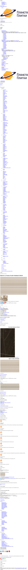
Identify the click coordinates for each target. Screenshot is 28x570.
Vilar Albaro (4, 252)
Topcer (4, 246)
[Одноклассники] (3, 302)
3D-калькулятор (2, 5)
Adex (3, 91)
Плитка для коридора (4, 506)
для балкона (4, 37)
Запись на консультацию (3, 547)
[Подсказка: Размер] (2, 313)
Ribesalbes (4, 230)
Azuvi (4, 112)
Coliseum (4, 132)
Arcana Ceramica (5, 101)
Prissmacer (4, 223)
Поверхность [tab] (22, 32)
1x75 (0, 415)
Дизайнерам (3, 3)
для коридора (4, 38)
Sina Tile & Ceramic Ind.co (6, 237)
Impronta (4, 173)
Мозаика (3, 49)
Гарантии (3, 535)
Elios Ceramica (5, 146)
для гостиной (5, 45)
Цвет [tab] (11, 32)
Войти (2, 7)
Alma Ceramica (5, 95)
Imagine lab (4, 172)
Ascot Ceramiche (5, 107)
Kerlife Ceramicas (5, 182)
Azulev (4, 111)
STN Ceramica (5, 241)
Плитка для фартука (4, 505)
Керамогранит (3, 40)
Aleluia (4, 94)
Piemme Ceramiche (5, 218)
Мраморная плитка (4, 48)
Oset (3, 213)
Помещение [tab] (6, 32)
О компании (3, 520)
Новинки (3, 67)
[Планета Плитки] (14, 17)
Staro (3, 239)
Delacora (4, 137)
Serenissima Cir (5, 236)
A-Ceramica (4, 89)
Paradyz (4, 215)
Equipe (4, 149)
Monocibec (4, 201)
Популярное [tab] (16, 32)
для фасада (4, 39)
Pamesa (1, 404)
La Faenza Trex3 (2, 319)
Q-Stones (4, 224)
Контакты (3, 524)
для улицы (4, 36)
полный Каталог (4, 30)
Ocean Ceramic (5, 211)
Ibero (1, 414)
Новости (3, 529)
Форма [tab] (13, 32)
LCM (3, 192)
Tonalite (4, 245)
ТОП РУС (4, 262)
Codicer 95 (4, 131)
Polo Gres (4, 220)
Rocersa (4, 232)
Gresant (4, 165)
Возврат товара (4, 536)
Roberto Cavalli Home (5, 231)
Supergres (4, 242)
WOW (4, 256)
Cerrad (4, 127)
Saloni (4, 234)
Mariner (4, 198)
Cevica (4, 128)
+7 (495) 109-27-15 (2, 500)
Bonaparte (4, 119)
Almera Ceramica (5, 96)
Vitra (3, 253)
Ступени (3, 54)
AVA (3, 109)
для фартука (4, 42)
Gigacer (4, 160)
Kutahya (4, 185)
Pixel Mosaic (4, 219)
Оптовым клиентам (4, 528)
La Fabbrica (4, 187)
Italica (4, 177)
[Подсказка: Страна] (2, 310)
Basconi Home (5, 116)
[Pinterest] (4, 302)
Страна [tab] (25, 32)
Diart (3, 138)
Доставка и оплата (4, 2)
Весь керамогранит (7, 40)
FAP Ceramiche (5, 155)
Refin (3, 228)
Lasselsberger (4, 191)
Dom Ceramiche (5, 140)
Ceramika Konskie (5, 125)
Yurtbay (4, 258)
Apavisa (4, 99)
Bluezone (4, 118)
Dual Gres (4, 141)
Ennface (4, 148)
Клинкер (3, 60)
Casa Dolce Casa (5, 122)
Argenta (4, 102)
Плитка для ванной (4, 504)
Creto (3, 133)
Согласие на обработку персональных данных (7, 538)
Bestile (4, 117)
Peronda (4, 217)
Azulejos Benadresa (5, 110)
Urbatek (4, 249)
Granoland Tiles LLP (5, 162)
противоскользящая (5, 57)
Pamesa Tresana (2, 403)
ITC (3, 178)
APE (3, 100)
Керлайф (4, 261)
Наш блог (3, 530)
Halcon (4, 169)
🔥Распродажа (3, 61)
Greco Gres (4, 164)
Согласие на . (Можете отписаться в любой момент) (13, 478)
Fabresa (4, 153)
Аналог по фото (3, 6)
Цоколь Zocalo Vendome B (3, 374)
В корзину (1, 308)
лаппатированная (5, 58)
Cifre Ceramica (5, 129)
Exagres (4, 151)
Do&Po (4, 139)
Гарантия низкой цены (4, 543)
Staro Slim (4, 240)
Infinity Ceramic (5, 174)
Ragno (4, 226)
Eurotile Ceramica (5, 150)
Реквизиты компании (4, 522)
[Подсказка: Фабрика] (3, 311)
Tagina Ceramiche (5, 243)
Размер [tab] (19, 32)
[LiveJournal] (5, 302)
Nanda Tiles (4, 204)
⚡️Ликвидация (4, 62)
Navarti (4, 205)
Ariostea (4, 103)
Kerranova (4, 183)
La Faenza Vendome (6, 312)
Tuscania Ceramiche (5, 247)
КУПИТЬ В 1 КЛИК (5, 308)
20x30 (5, 394)
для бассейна (4, 47)
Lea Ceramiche (5, 193)
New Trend (4, 207)
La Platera (4, 189)
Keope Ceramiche (5, 181)
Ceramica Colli (5, 124)
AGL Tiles (4, 92)
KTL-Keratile (4, 184)
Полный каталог (4, 502)
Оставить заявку (2, 398)
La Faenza (5, 311)
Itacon (4, 176)
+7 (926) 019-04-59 (2, 21)
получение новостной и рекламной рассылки (10, 478)
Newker (4, 208)
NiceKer (4, 209)
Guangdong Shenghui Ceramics (7, 167)
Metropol (4, 199)
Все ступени (5, 55)
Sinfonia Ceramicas (5, 238)
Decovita (4, 136)
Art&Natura (4, 105)
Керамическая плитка (4, 31)
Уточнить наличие (3, 378)
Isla (3, 175)
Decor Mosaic (4, 135)
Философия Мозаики (5, 263)
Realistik (4, 227)
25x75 (2, 415)
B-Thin (4, 114)
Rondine (4, 233)
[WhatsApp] (1, 302)
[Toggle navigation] (2, 501)
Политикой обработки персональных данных (21, 568)
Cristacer (4, 134)
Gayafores (4, 159)
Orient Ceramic (5, 212)
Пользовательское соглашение (5, 545)
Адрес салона (3, 4)
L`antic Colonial (5, 186)
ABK (3, 90)
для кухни (4, 34)
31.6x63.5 (4, 415)
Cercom (4, 126)
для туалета (4, 35)
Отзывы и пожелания (4, 537)
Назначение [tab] (3, 32)
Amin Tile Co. (5, 98)
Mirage (4, 200)
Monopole (4, 202)
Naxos (4, 206)
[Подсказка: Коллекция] (3, 312)
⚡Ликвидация (4, 69)
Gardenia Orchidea (5, 158)
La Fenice (4, 188)
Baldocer (4, 115)
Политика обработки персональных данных (5, 557)
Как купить (3, 541)
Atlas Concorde (5, 108)
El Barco (4, 145)
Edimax (4, 144)
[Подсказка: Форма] (2, 314)
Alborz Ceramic (5, 93)
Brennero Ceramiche (5, 120)
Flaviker (4, 156)
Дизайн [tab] (9, 32)
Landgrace (4, 190)
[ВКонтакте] (2, 302)
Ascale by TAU (5, 106)
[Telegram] (0, 302)
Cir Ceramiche (5, 130)
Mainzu (4, 196)
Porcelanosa (4, 222)
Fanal (3, 154)
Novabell (4, 210)
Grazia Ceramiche (5, 163)
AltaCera (4, 97)
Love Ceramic (4, 194)
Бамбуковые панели (4, 59)
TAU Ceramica (5, 244)
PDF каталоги (3, 521)
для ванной (4, 33)
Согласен (2, 569)
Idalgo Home (4, 171)
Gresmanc (4, 166)
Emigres (4, 147)
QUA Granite (4, 225)
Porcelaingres (4, 221)
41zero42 (4, 260)
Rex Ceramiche (5, 229)
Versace (4, 251)
